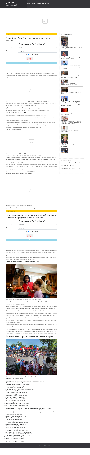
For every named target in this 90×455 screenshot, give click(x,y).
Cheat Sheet (16, 441)
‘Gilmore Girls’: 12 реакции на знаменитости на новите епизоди (69, 84)
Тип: (27, 54)
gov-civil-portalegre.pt (45, 445)
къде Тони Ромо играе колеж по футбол (70, 168)
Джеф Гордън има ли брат (67, 165)
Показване (31, 63)
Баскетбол (38, 3)
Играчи (33, 3)
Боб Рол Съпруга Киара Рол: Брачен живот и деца (70, 145)
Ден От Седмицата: (11, 47)
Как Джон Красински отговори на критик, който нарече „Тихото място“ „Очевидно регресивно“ (71, 67)
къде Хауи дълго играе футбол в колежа (16, 112)
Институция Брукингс (20, 304)
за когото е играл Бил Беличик (68, 171)
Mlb (43, 3)
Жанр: (7, 51)
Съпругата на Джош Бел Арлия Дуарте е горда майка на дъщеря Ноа (71, 48)
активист (47, 3)
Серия (36, 54)
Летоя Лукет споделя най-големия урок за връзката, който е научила (72, 57)
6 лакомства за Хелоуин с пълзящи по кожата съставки (70, 113)
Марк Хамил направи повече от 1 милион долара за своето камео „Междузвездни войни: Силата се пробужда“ (71, 122)
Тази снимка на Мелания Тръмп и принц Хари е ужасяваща (71, 130)
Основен (28, 3)
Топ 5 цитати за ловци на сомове (69, 154)
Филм (31, 54)
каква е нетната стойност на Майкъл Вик (71, 163)
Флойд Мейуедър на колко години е (15, 378)
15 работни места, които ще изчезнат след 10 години (71, 93)
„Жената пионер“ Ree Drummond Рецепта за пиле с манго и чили (70, 76)
